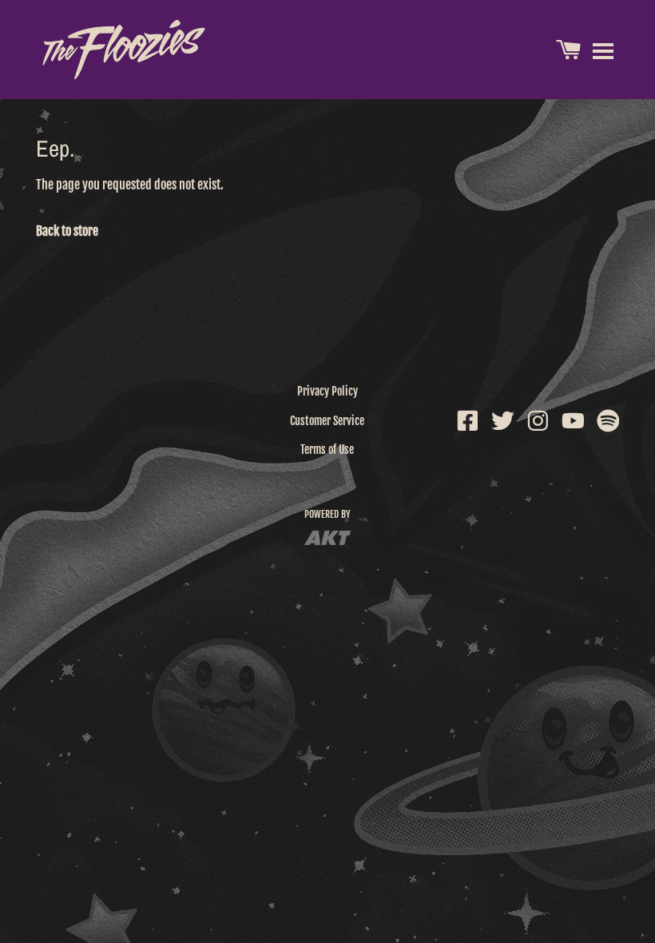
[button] (603, 50)
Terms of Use (327, 449)
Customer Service (327, 421)
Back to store (67, 231)
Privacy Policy (327, 391)
